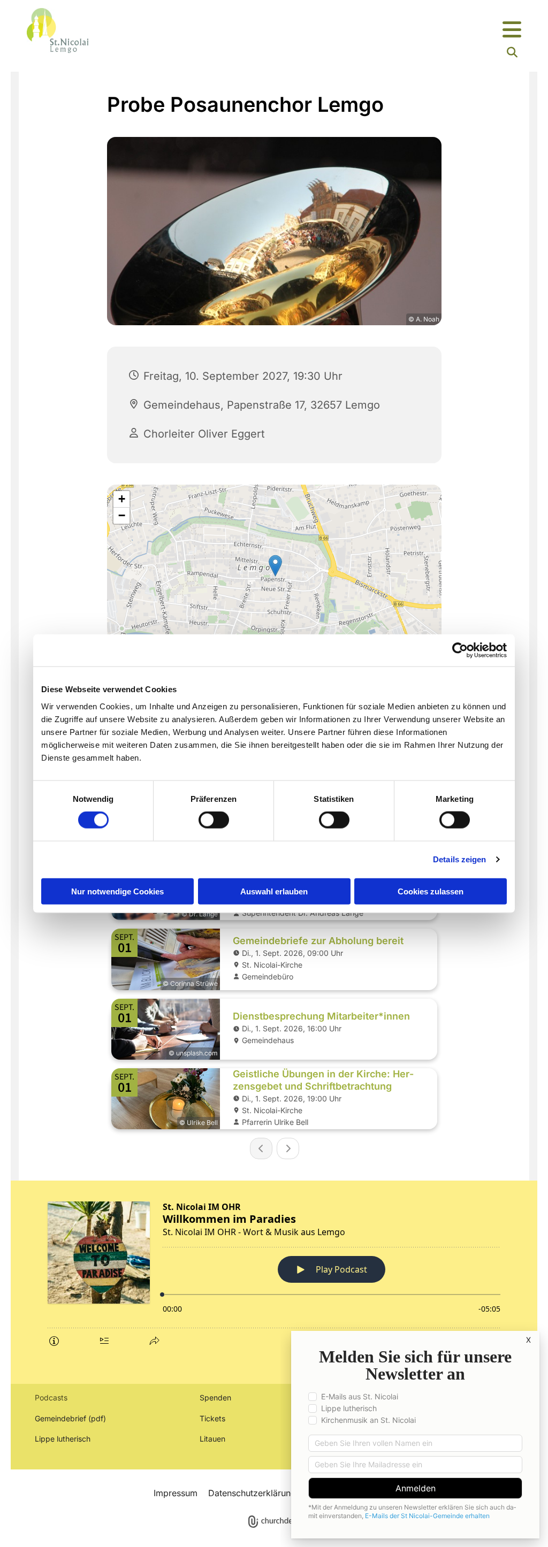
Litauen (212, 1438)
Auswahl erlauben (274, 890)
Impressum (175, 1493)
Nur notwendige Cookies (117, 890)
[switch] (214, 820)
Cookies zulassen (430, 890)
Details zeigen (459, 859)
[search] (512, 52)
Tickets (212, 1418)
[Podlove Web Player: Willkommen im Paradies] (274, 1272)
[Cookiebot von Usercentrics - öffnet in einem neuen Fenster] (460, 650)
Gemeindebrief (60, 1418)
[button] (359, 30)
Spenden (215, 1397)
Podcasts (51, 1397)
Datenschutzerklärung (252, 1493)
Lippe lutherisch (64, 1438)
